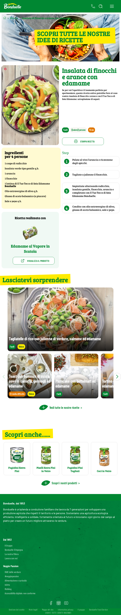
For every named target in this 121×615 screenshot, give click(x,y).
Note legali (33, 609)
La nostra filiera (12, 553)
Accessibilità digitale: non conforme (20, 593)
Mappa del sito (48, 609)
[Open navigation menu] (112, 6)
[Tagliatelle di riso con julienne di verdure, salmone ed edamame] (60, 349)
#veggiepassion (12, 576)
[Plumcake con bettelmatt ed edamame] (76, 397)
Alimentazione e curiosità (16, 580)
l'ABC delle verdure (13, 571)
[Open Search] (101, 6)
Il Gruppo (8, 545)
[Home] (4, 17)
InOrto (7, 584)
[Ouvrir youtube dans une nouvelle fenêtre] (66, 604)
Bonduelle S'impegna (14, 549)
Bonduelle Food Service (98, 609)
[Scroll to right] (117, 376)
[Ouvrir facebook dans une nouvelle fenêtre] (51, 604)
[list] (60, 377)
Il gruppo (81, 609)
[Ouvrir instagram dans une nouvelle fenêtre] (58, 604)
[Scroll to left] (4, 376)
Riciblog (8, 588)
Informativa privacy (65, 609)
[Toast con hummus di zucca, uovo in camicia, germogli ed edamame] (30, 397)
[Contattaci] (93, 6)
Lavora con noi (11, 558)
